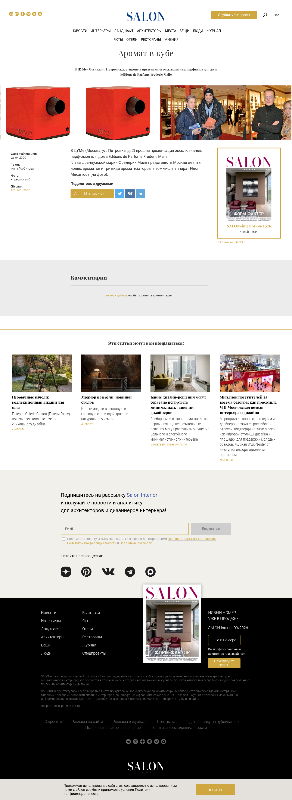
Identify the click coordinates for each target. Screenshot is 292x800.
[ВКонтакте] (130, 193)
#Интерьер (157, 444)
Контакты (166, 721)
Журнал (213, 31)
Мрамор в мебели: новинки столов (106, 399)
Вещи (184, 31)
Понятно (216, 790)
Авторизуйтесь (116, 295)
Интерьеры (101, 31)
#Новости (18, 429)
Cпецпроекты (94, 653)
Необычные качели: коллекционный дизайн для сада (38, 402)
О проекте (53, 721)
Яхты (118, 40)
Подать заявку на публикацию (212, 721)
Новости (79, 31)
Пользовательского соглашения (192, 539)
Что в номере (224, 640)
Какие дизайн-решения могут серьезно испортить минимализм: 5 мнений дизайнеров (178, 404)
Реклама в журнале (130, 721)
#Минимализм (177, 444)
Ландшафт (124, 31)
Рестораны (151, 40)
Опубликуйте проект (234, 15)
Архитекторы (149, 31)
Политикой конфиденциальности (92, 543)
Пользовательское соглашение (113, 727)
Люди (198, 31)
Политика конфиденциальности (178, 727)
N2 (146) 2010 (20, 190)
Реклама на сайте (87, 721)
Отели (131, 40)
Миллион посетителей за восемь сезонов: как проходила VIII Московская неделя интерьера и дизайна (248, 404)
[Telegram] (140, 193)
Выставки (91, 612)
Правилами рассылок (136, 543)
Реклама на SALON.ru (231, 242)
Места (170, 31)
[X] (119, 193)
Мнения (171, 40)
